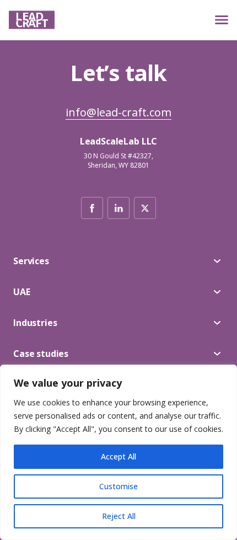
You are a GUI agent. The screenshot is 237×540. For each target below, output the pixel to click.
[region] (118, 452)
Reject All (119, 516)
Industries (35, 323)
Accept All (118, 456)
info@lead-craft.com (118, 113)
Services (31, 261)
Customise (118, 486)
